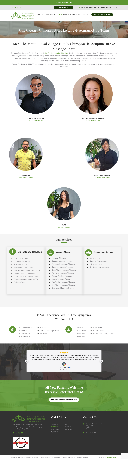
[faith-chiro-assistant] (64, 203)
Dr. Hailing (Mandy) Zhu (93, 118)
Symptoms (76, 14)
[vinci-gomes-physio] (26, 154)
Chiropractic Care (21, 258)
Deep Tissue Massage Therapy (64, 270)
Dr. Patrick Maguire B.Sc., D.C (56, 53)
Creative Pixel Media (111, 457)
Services (66, 14)
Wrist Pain (81, 333)
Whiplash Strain (27, 333)
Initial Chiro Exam (62, 2)
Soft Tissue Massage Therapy (63, 285)
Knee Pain (81, 336)
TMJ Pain (43, 333)
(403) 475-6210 (64, 7)
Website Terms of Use (68, 457)
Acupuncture (94, 258)
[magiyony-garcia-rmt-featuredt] (102, 154)
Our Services (55, 429)
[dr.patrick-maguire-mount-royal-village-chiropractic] (35, 94)
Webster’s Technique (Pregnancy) (27, 270)
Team (58, 14)
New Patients (50, 14)
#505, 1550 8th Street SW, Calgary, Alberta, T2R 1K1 (99, 7)
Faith (64, 225)
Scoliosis (80, 327)
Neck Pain (25, 330)
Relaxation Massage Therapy (63, 288)
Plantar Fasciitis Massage (62, 276)
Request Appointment (102, 14)
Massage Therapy (59, 258)
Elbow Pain (97, 327)
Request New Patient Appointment (64, 400)
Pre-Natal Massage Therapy (63, 273)
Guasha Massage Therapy (62, 261)
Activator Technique (22, 264)
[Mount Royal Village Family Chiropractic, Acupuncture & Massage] (12, 7)
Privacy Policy (56, 457)
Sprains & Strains (27, 336)
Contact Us (68, 429)
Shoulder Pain (98, 330)
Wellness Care (19, 282)
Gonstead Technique (22, 261)
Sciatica (43, 327)
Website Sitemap (82, 457)
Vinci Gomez (25, 175)
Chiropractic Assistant (64, 227)
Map (66, 424)
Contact (86, 14)
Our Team (54, 426)
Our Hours (68, 426)
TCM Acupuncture (96, 264)
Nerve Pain (81, 330)
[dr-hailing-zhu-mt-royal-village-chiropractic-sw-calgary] (93, 94)
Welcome (54, 424)
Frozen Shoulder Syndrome (103, 333)
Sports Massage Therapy (61, 279)
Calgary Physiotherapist (26, 177)
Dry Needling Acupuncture (99, 267)
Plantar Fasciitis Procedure (24, 273)
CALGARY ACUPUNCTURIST (92, 120)
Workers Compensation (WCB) (26, 279)
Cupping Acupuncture (98, 261)
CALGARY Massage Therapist (102, 177)
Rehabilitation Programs (23, 267)
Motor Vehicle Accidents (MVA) (26, 276)
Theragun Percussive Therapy (63, 264)
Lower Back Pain (27, 327)
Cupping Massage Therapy (62, 267)
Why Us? (40, 14)
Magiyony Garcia (102, 175)
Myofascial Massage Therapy (63, 282)
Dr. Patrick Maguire (35, 118)
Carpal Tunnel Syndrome (49, 330)
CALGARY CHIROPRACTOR (35, 120)
